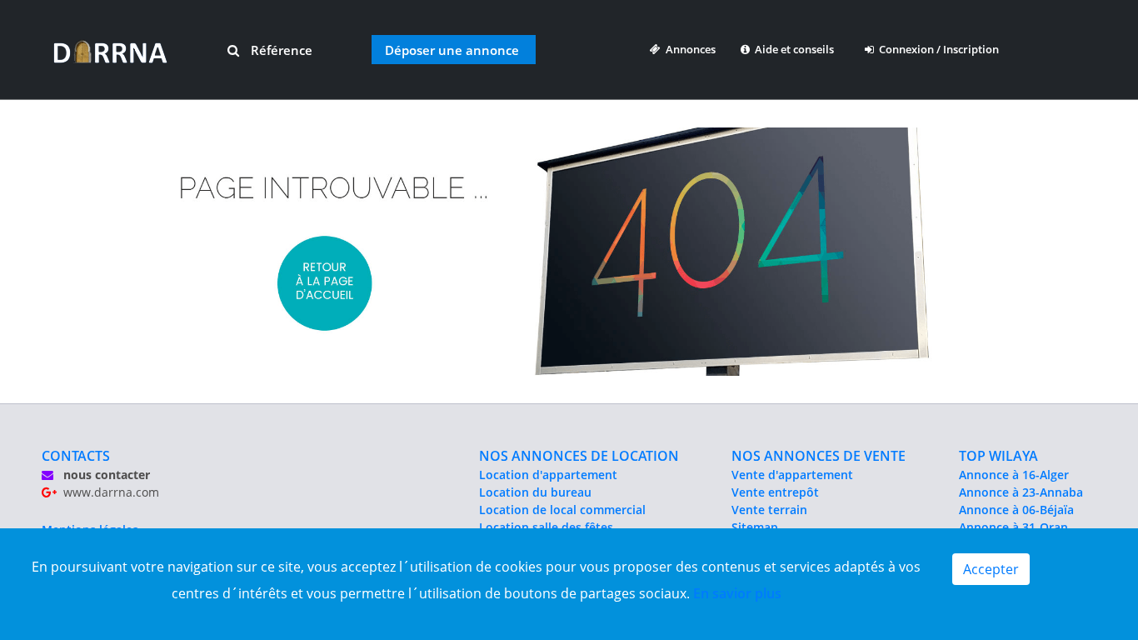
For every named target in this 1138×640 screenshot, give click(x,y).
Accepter (991, 569)
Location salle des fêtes (546, 527)
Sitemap (754, 527)
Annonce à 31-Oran (1013, 527)
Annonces (688, 49)
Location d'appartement (548, 474)
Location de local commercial (562, 510)
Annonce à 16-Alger (1014, 474)
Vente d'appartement (792, 474)
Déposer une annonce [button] (452, 50)
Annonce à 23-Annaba (1021, 492)
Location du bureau (535, 492)
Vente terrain (769, 510)
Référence (279, 50)
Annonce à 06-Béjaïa (1016, 510)
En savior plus (737, 593)
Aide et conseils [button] (793, 49)
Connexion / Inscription (936, 49)
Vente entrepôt (775, 492)
